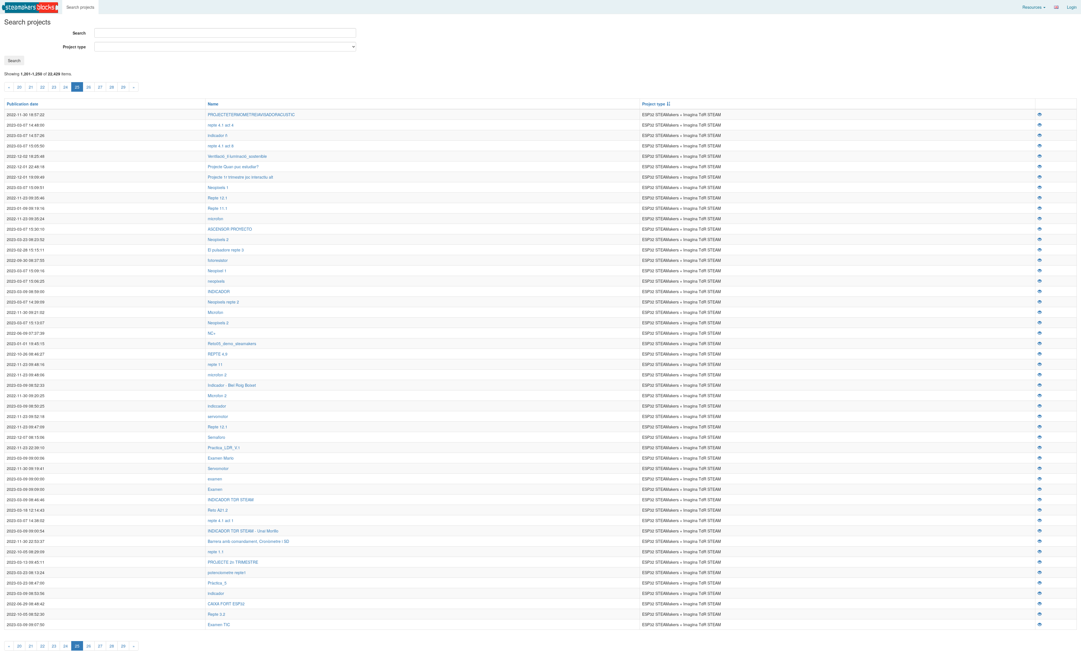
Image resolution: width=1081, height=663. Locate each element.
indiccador (217, 406)
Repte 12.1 (217, 198)
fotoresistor (218, 260)
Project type (74, 47)
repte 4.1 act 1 (221, 520)
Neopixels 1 (218, 187)
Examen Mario (221, 458)
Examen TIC (219, 624)
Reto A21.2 (218, 510)
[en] (1056, 7)
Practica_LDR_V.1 (224, 447)
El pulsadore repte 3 (226, 250)
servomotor (218, 416)
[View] (1040, 114)
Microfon (215, 312)
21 (31, 87)
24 (65, 87)
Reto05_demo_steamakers (232, 343)
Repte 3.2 (216, 614)
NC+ (212, 333)
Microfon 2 (217, 395)
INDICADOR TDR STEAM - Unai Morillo (243, 531)
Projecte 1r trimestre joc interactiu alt (240, 177)
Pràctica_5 (217, 583)
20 (19, 87)
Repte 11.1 (217, 208)
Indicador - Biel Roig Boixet (232, 385)
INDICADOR (219, 291)
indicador (216, 593)
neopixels (216, 281)
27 (100, 87)
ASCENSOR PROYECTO (230, 229)
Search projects (80, 7)
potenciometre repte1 (227, 572)
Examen (215, 489)
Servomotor (218, 468)
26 (88, 87)
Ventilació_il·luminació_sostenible (237, 156)
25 (77, 87)
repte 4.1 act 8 (221, 146)
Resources (1032, 7)
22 (42, 87)
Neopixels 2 (218, 239)
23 (54, 87)
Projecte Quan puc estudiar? (233, 166)
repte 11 (215, 364)
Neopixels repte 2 (223, 302)
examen (215, 479)
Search (79, 33)
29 (123, 87)
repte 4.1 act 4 (221, 125)
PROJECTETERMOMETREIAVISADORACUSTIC (251, 114)
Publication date (22, 104)
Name (213, 104)
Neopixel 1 (217, 270)
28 (112, 87)
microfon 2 (217, 374)
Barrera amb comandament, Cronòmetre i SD (248, 541)
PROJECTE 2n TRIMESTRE (233, 562)
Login (1072, 7)
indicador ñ (217, 135)
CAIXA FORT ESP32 (226, 603)
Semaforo (216, 437)
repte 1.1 (216, 551)
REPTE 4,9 (217, 354)
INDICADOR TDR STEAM (231, 499)
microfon (215, 218)
